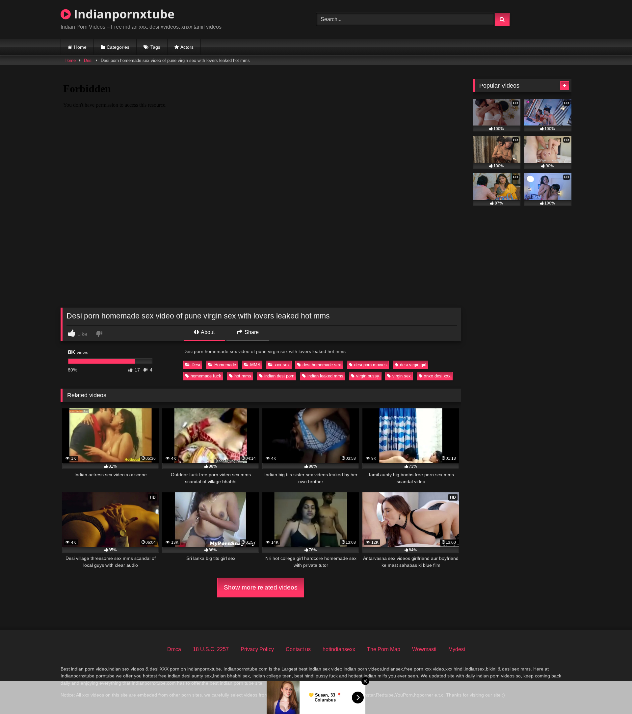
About (207, 332)
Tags (155, 47)
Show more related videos (261, 587)
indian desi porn (279, 375)
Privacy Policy (257, 649)
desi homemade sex (322, 364)
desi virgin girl (413, 364)
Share (251, 332)
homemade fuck (206, 375)
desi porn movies (370, 364)
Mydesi (456, 649)
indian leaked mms (325, 375)
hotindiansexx (339, 649)
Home (80, 47)
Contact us (298, 649)
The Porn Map (383, 649)
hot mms (242, 375)
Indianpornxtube (122, 14)
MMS (255, 364)
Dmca (174, 649)
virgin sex (401, 375)
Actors (187, 47)
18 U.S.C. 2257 (211, 649)
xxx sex (282, 364)
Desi (88, 60)
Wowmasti (424, 649)
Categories (118, 47)
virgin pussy (367, 375)
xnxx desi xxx (437, 375)
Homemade (225, 364)
